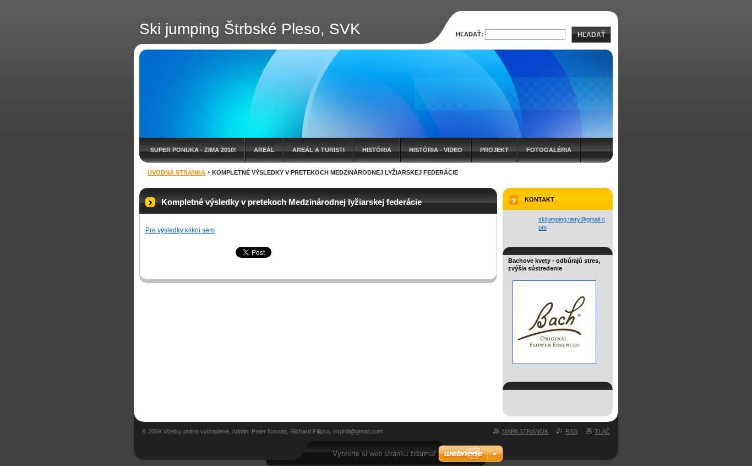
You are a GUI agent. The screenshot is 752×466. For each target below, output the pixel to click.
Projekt (494, 150)
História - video (435, 150)
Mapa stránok (525, 431)
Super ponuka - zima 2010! (193, 150)
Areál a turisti (318, 150)
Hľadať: (469, 34)
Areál (264, 150)
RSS (571, 431)
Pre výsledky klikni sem (180, 230)
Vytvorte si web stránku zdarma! (384, 453)
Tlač (602, 431)
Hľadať (591, 35)
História (376, 150)
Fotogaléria (548, 150)
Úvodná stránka (176, 172)
